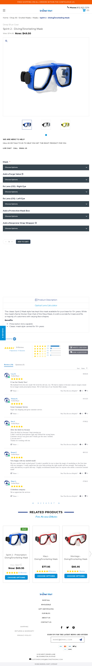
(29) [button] (48, 346)
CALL (15, 148)
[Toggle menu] (11, 10)
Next (90, 554)
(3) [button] (48, 348)
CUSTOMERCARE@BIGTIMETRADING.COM (47, 659)
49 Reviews (52, 571)
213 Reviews (22, 573)
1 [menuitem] (38, 503)
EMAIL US (23, 148)
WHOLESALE (46, 605)
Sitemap (54, 664)
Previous (1, 554)
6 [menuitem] (51, 503)
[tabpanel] (26, 125)
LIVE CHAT (7, 148)
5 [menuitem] (48, 503)
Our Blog (46, 613)
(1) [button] (48, 350)
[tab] (46, 135)
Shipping (24, 626)
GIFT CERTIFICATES (46, 609)
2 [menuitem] (40, 503)
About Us (46, 618)
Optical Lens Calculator (46, 305)
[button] (78, 352)
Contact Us (46, 622)
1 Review (82, 571)
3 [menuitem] (43, 503)
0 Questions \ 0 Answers (17, 350)
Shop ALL (46, 600)
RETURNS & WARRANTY (24, 631)
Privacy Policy (24, 635)
